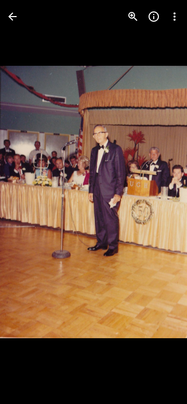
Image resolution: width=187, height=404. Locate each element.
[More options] (174, 16)
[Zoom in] (133, 16)
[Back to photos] (12, 16)
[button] (29, 202)
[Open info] (153, 16)
